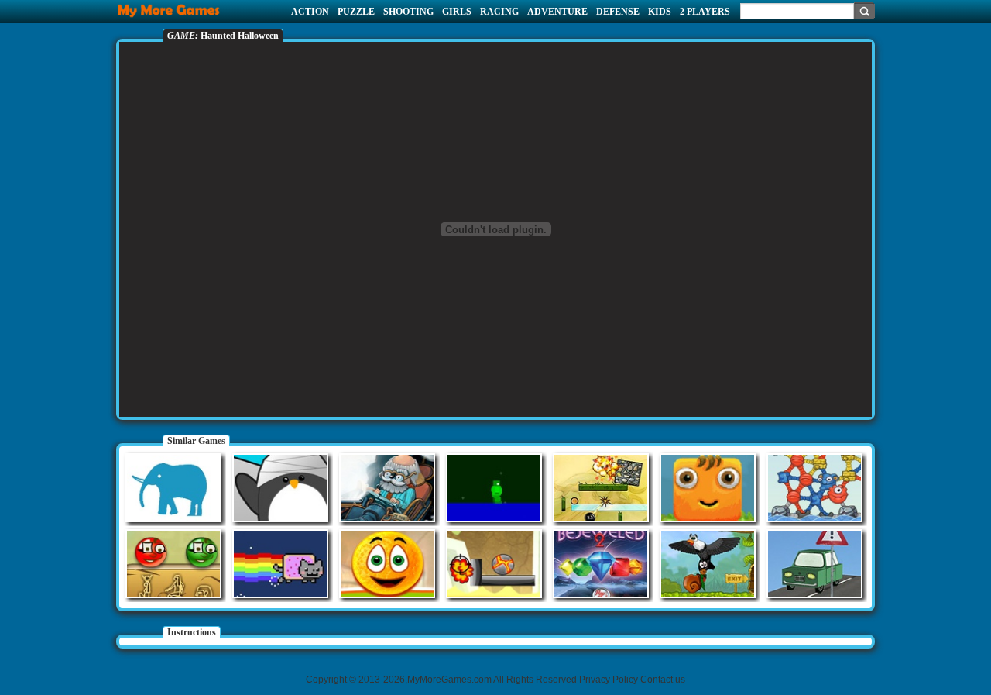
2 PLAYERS (705, 11)
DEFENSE (618, 11)
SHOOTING (408, 11)
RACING (499, 11)
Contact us (662, 679)
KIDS (659, 11)
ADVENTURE (557, 11)
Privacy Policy (608, 679)
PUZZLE (356, 11)
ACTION (310, 11)
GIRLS (456, 11)
